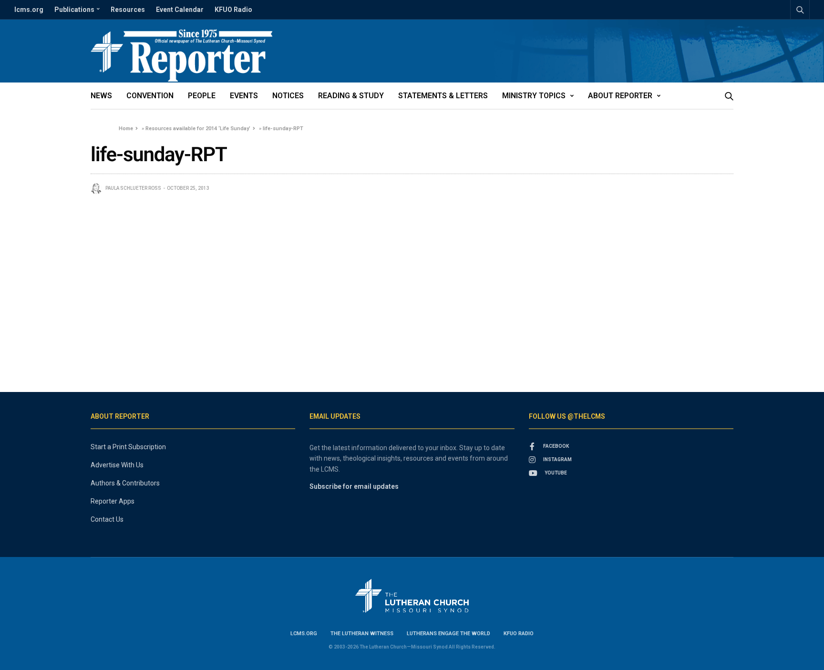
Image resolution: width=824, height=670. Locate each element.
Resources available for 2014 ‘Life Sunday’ (197, 128)
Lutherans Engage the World (448, 633)
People (202, 95)
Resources (128, 9)
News (101, 95)
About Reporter (620, 95)
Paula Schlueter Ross (133, 188)
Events (244, 95)
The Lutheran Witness (361, 633)
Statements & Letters (443, 95)
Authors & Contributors (125, 483)
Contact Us (107, 519)
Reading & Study (351, 95)
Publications (74, 9)
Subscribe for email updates (354, 486)
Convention (150, 95)
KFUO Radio (233, 9)
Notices (288, 95)
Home (126, 128)
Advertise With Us (117, 465)
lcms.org (28, 9)
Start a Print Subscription (128, 447)
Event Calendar (180, 9)
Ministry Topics (534, 95)
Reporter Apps (112, 501)
